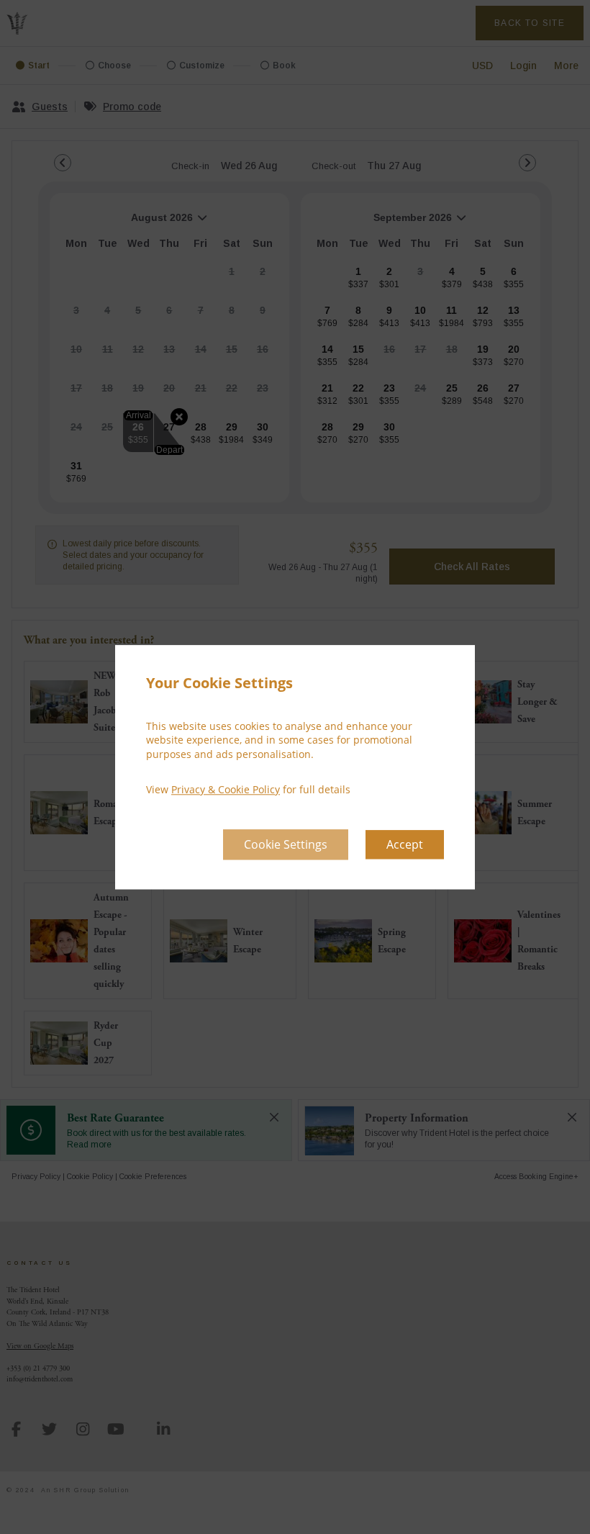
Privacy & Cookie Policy (225, 790)
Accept (404, 844)
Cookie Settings (285, 844)
